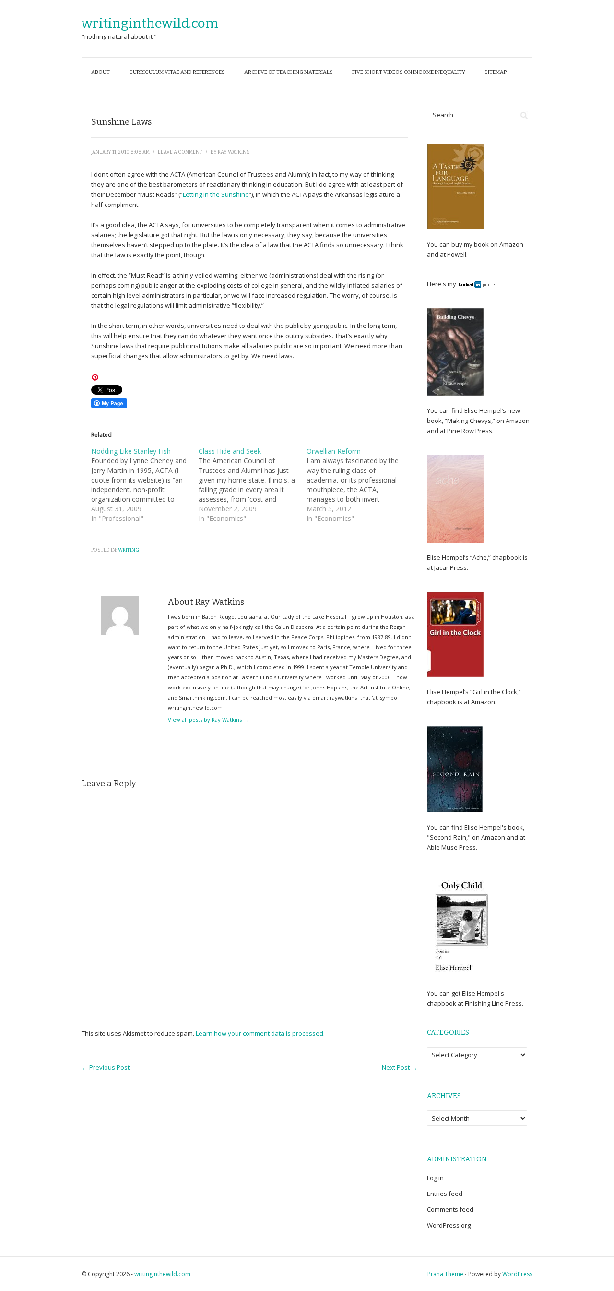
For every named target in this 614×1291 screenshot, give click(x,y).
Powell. (457, 254)
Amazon (510, 244)
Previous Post (106, 1067)
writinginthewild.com (150, 23)
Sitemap (495, 72)
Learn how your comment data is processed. (260, 1033)
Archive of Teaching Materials (288, 72)
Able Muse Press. (452, 847)
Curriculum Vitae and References (177, 72)
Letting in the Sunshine (216, 194)
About (100, 72)
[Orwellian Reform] (360, 484)
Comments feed (450, 1209)
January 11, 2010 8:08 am (120, 152)
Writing (128, 550)
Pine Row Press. (470, 430)
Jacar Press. (451, 567)
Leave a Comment (180, 152)
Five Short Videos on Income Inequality (408, 72)
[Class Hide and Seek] (252, 484)
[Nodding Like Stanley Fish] (145, 484)
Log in (435, 1177)
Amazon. (483, 702)
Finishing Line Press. (493, 1003)
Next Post (399, 1067)
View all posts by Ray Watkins (208, 719)
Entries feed (444, 1193)
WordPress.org (449, 1225)
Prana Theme (445, 1274)
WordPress (517, 1274)
